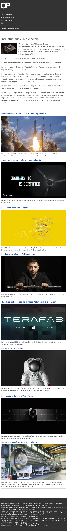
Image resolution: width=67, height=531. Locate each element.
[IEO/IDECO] (25, 505)
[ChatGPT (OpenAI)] (24, 525)
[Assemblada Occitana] (36, 514)
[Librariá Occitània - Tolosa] (14, 507)
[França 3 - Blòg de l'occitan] (24, 503)
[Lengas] (25, 511)
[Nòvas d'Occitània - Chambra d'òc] (52, 503)
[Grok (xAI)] (45, 525)
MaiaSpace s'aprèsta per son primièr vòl (19, 442)
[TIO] (7, 518)
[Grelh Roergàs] (34, 520)
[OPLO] (6, 520)
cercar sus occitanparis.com (10, 28)
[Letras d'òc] (34, 505)
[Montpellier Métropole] (34, 524)
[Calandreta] (13, 518)
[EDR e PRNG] (43, 505)
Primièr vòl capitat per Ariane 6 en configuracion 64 (24, 113)
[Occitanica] (39, 518)
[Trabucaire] (9, 505)
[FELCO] (20, 518)
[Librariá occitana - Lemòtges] (16, 509)
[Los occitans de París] (11, 516)
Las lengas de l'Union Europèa (14, 208)
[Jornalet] (12, 503)
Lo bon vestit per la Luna (12, 348)
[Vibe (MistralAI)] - (36, 525)
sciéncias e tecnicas (7, 17)
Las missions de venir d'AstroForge (17, 396)
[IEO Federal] (23, 522)
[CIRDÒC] (32, 518)
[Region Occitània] (23, 514)
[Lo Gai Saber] (11, 511)
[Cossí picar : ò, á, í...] (34, 516)
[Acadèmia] (47, 518)
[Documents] (23, 516)
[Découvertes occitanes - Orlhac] (46, 507)
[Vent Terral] (17, 505)
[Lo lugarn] (9, 513)
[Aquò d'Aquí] (37, 503)
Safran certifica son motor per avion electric (21, 160)
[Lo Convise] (50, 520)
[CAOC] (54, 518)
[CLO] (11, 520)
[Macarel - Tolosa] (31, 509)
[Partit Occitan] (25, 513)
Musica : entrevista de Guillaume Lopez (19, 254)
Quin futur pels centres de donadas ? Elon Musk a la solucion (28, 302)
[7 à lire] (43, 520)
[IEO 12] (27, 520)
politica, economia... (7, 20)
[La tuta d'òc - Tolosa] (29, 507)
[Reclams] (19, 511)
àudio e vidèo (5, 26)
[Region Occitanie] (21, 524)
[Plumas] (61, 511)
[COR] (26, 518)
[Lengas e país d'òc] (35, 511)
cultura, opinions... (7, 14)
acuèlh (3, 12)
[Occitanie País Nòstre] (37, 513)
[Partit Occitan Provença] (52, 513)
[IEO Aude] (58, 520)
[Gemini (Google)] (12, 525)
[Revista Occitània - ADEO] (49, 511)
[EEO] (15, 520)
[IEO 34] (59, 518)
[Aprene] (20, 520)
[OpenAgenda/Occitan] (11, 522)
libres (2, 23)
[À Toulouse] (11, 524)
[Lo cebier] (16, 513)
